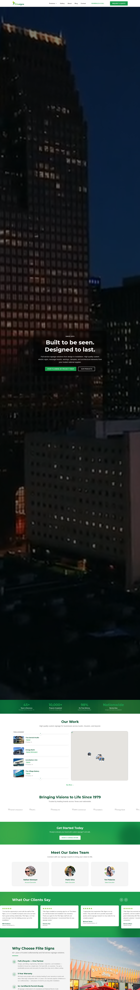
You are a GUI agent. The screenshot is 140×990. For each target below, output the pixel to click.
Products (52, 3)
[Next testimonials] (126, 900)
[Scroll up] (40, 733)
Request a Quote (118, 3)
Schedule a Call (97, 3)
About (70, 3)
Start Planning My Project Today (60, 369)
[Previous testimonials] (121, 900)
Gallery (62, 3)
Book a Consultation (70, 837)
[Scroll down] (40, 778)
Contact (83, 3)
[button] (100, 759)
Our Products (86, 369)
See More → (70, 785)
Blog (76, 3)
